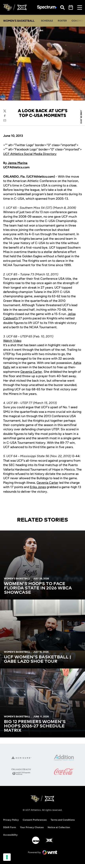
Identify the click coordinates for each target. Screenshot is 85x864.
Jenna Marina (17, 163)
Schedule (47, 20)
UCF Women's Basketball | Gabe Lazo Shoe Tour (37, 659)
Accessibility (10, 834)
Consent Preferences (35, 819)
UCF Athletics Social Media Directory (30, 154)
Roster (62, 20)
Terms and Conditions (63, 819)
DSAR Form (9, 827)
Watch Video (12, 341)
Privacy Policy (11, 819)
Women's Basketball (17, 578)
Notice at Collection (59, 827)
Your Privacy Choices (32, 827)
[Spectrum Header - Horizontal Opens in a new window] (47, 7)
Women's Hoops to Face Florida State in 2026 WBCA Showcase (38, 588)
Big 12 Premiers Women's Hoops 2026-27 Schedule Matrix (35, 726)
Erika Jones (38, 487)
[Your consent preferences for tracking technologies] (7, 857)
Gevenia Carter (31, 372)
